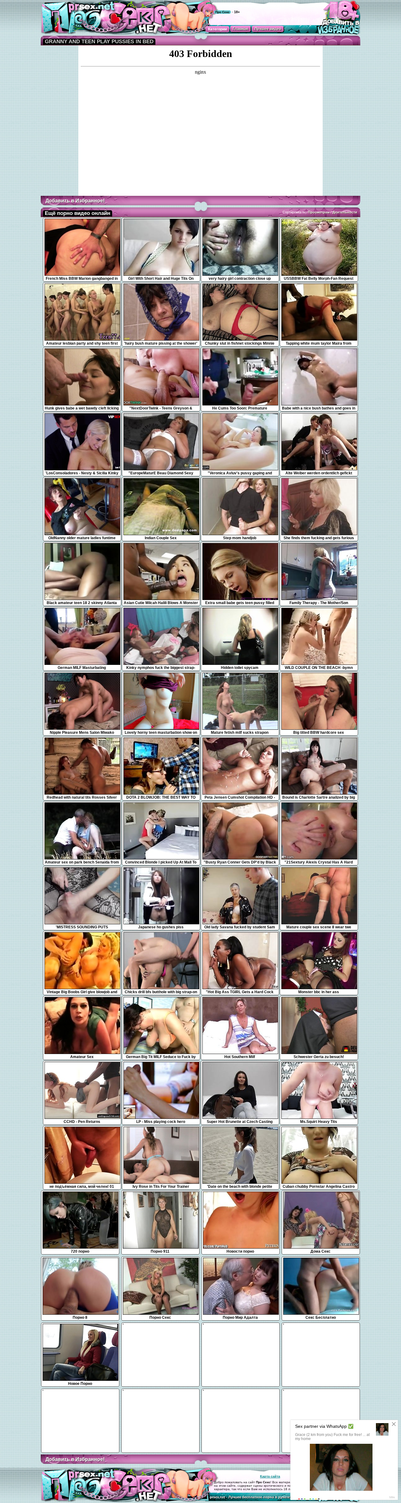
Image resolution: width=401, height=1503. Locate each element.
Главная (240, 29)
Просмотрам (319, 212)
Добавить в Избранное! (75, 200)
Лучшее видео (267, 29)
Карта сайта (270, 1476)
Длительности (344, 212)
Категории (217, 29)
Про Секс (222, 12)
